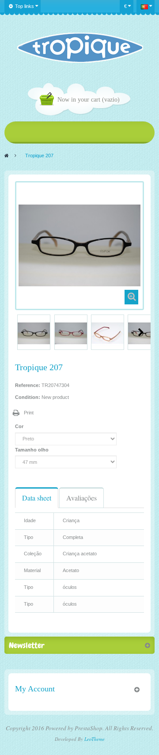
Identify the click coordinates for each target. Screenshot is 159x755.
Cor (20, 426)
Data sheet (36, 497)
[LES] (79, 47)
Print (29, 412)
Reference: (27, 385)
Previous (18, 332)
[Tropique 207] (34, 333)
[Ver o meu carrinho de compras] (48, 100)
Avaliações (81, 497)
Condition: (27, 397)
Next (141, 332)
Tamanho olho (32, 449)
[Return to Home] (6, 155)
